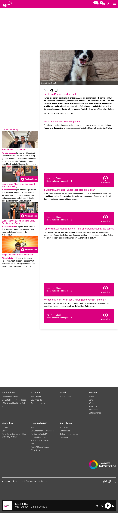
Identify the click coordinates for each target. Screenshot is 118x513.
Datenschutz (65, 431)
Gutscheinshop (95, 413)
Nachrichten (8, 392)
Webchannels (65, 397)
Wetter (91, 403)
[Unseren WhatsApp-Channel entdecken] (105, 481)
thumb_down (102, 505)
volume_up (97, 505)
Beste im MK (36, 397)
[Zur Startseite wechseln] (7, 4)
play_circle (108, 505)
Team (33, 427)
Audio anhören (29, 179)
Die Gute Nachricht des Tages (14, 400)
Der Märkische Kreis (10, 397)
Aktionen (36, 392)
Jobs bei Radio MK (38, 437)
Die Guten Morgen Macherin (42, 431)
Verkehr (92, 400)
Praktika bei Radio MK (40, 440)
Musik (63, 392)
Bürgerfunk (35, 450)
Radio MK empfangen (40, 447)
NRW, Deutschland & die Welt (13, 403)
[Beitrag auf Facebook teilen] (51, 90)
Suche (91, 397)
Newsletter (93, 410)
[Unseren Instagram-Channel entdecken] (114, 481)
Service (93, 392)
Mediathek (7, 423)
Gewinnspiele (36, 400)
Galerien (5, 431)
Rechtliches (66, 423)
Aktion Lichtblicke (38, 403)
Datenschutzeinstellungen (36, 481)
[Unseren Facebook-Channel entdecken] (110, 481)
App (32, 444)
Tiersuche (93, 406)
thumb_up (113, 505)
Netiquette (64, 437)
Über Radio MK (39, 423)
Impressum (64, 427)
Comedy (5, 427)
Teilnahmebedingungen (69, 434)
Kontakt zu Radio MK (39, 434)
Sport (4, 406)
